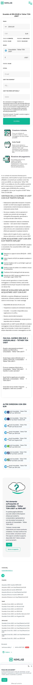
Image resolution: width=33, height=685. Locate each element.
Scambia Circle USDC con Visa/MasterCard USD (15, 625)
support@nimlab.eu (7, 570)
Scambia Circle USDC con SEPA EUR (12, 604)
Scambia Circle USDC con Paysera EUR (13, 616)
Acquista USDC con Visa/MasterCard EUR (14, 587)
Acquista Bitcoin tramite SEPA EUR (12, 590)
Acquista (4, 580)
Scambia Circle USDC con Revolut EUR (13, 606)
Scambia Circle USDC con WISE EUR (12, 609)
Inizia (4, 680)
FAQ (9, 544)
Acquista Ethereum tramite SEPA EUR (12, 594)
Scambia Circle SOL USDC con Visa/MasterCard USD (15, 635)
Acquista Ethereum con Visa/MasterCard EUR (15, 597)
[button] (30, 3)
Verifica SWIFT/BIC (22, 647)
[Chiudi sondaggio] (31, 666)
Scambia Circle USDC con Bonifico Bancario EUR (16, 614)
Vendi (3, 601)
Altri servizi (4, 620)
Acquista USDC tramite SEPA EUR (11, 585)
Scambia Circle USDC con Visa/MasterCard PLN (15, 628)
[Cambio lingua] (28, 666)
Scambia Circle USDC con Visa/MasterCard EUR (15, 623)
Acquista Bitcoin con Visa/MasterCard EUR (14, 592)
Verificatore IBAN (7, 647)
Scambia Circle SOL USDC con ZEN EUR (13, 638)
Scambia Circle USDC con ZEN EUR (12, 611)
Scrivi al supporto (13, 549)
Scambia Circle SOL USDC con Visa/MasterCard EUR (15, 631)
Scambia (17, 121)
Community (4, 567)
